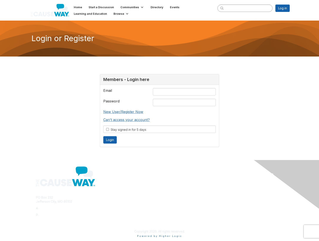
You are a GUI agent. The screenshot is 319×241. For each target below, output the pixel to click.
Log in (282, 8)
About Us (230, 183)
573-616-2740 (49, 214)
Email (107, 90)
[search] (222, 8)
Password (111, 101)
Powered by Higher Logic (159, 236)
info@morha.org (50, 208)
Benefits (167, 187)
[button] (132, 7)
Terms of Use (233, 187)
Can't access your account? (126, 120)
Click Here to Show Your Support (185, 183)
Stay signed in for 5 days (127, 129)
